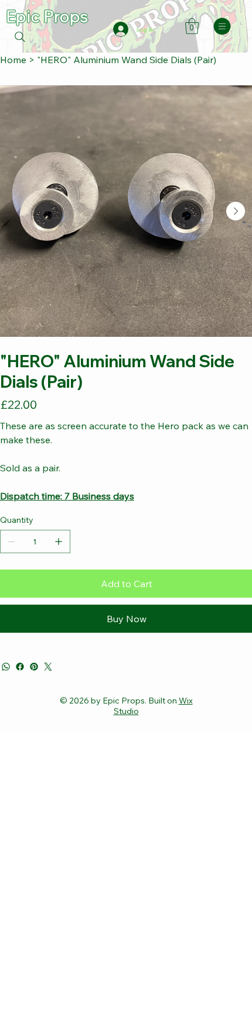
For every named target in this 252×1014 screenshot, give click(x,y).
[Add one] (58, 541)
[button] (192, 26)
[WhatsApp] (6, 666)
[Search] (20, 37)
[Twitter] (48, 666)
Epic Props (47, 16)
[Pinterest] (34, 666)
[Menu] (222, 26)
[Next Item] (235, 211)
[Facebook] (20, 666)
